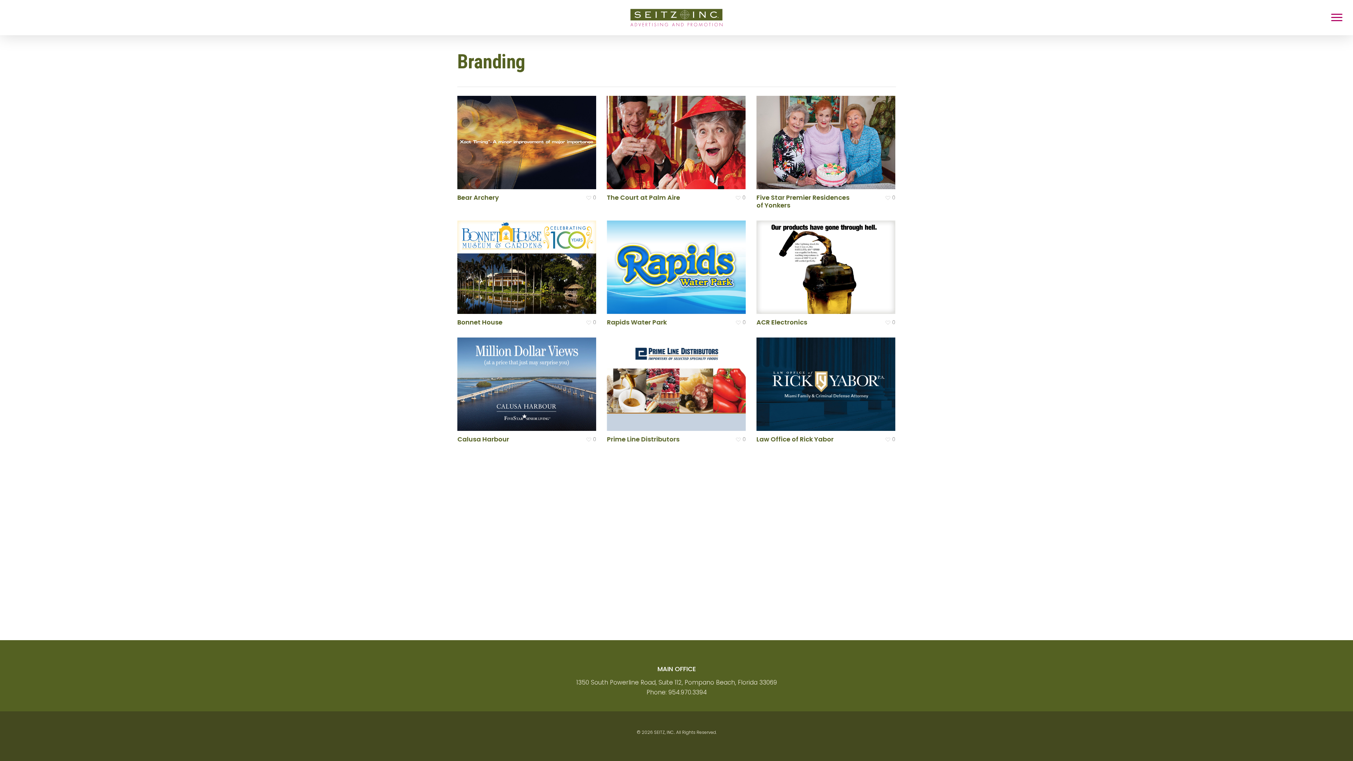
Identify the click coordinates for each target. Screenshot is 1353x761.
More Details (528, 137)
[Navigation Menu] (1337, 17)
